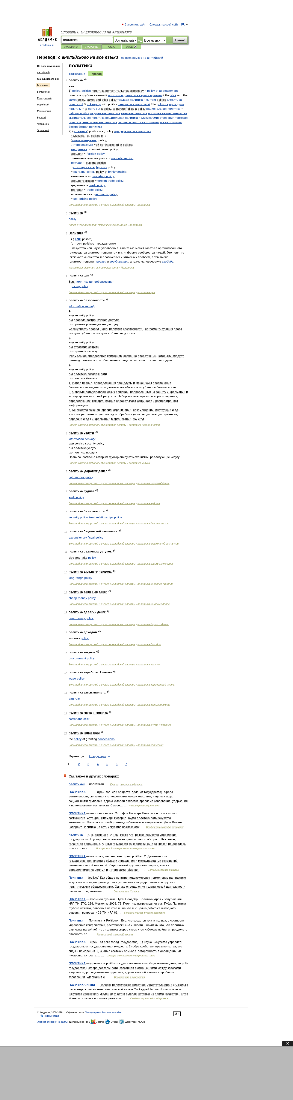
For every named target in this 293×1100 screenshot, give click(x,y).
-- (102, 204)
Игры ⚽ (131, 46)
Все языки (42, 85)
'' (153, 483)
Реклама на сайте (111, 1012)
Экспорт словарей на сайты (52, 1021)
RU (183, 24)
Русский (41, 117)
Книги (111, 46)
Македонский (44, 98)
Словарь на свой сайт (164, 24)
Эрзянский (43, 130)
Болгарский (43, 91)
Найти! (180, 40)
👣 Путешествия (49, 1015)
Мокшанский (44, 111)
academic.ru (47, 45)
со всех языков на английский (142, 57)
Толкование (77, 73)
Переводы (91, 46)
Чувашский (43, 124)
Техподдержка (93, 1012)
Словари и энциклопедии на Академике (96, 32)
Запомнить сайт (135, 24)
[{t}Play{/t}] (85, 79)
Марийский (43, 104)
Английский (43, 72)
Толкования (71, 46)
